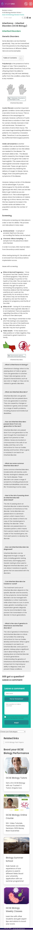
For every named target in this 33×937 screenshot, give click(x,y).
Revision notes (7, 10)
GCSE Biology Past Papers (14, 742)
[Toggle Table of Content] (20, 58)
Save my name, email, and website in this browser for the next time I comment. (16, 717)
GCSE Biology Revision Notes (12, 12)
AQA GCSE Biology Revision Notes (13, 15)
